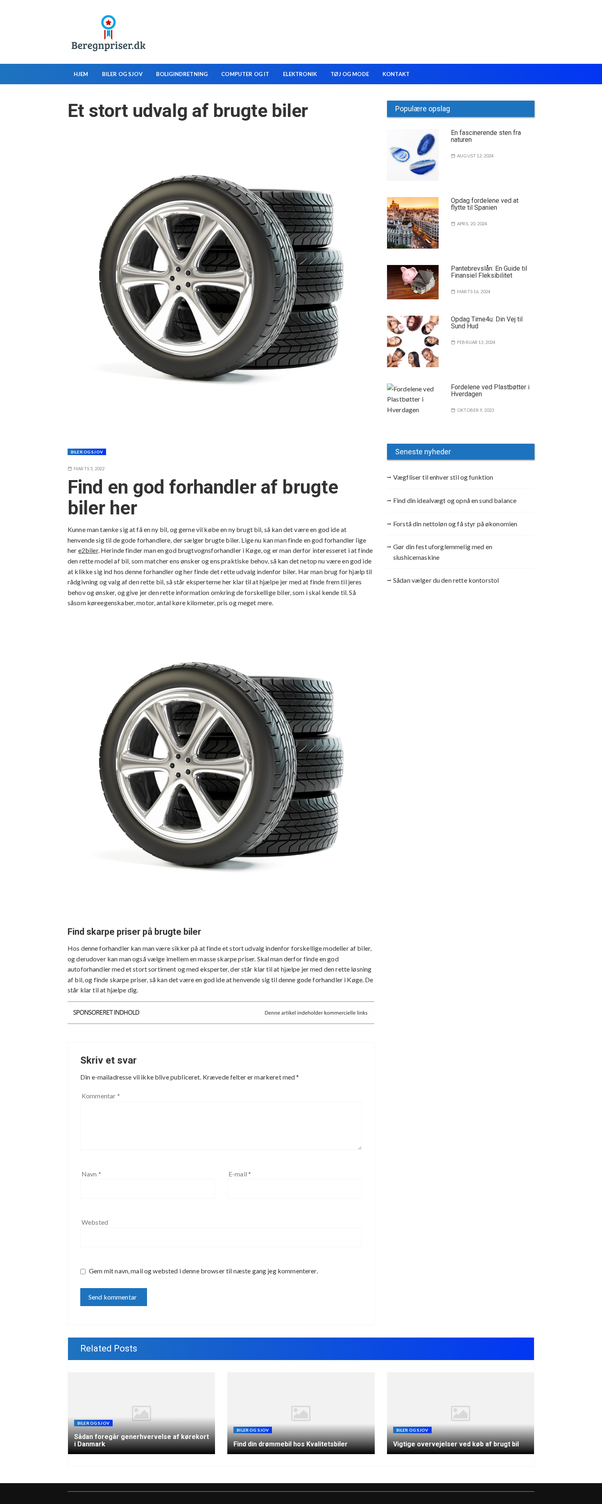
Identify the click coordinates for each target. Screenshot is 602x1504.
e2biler (88, 550)
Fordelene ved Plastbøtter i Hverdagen (490, 390)
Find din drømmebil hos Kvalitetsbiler (290, 1444)
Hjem (81, 74)
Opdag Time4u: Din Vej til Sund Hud (487, 322)
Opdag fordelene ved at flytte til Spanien (484, 204)
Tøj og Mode (349, 74)
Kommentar (100, 1096)
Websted (94, 1222)
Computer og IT (245, 74)
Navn (91, 1174)
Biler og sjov (122, 74)
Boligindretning (182, 74)
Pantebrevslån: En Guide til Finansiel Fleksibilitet (489, 272)
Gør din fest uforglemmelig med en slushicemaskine (442, 552)
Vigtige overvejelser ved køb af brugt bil (456, 1444)
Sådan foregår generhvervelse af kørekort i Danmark (141, 1440)
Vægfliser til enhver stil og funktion (443, 477)
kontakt (396, 74)
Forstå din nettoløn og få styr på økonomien (455, 524)
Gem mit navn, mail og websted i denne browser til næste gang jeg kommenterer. (203, 1271)
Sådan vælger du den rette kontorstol (446, 580)
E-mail (240, 1174)
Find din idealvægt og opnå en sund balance (454, 500)
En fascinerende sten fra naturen (486, 136)
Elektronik (300, 74)
